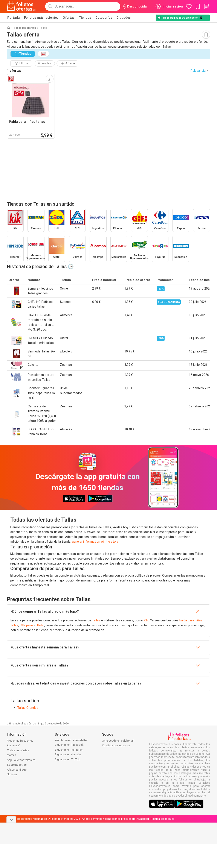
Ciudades (123, 18)
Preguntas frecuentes (20, 740)
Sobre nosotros (17, 764)
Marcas (11, 755)
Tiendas (85, 18)
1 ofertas (14, 71)
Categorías (103, 18)
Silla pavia (27, 625)
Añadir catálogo (17, 769)
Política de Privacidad (135, 818)
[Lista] (206, 6)
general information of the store (95, 541)
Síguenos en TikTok (67, 759)
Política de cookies (162, 818)
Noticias (12, 774)
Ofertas (69, 18)
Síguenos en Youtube (68, 754)
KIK (146, 620)
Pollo (40, 625)
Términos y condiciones (106, 818)
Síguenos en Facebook (69, 744)
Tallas (96, 620)
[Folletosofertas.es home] (21, 6)
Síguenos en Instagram (69, 749)
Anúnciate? (14, 745)
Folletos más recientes (41, 18)
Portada (13, 18)
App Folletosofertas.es (21, 760)
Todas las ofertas (25, 27)
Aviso (85, 818)
